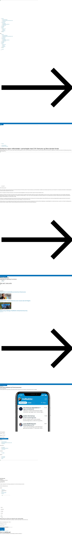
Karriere (4, 29)
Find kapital (4, 23)
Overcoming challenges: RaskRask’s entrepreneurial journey (13, 310)
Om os (2, 43)
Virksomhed (3, 22)
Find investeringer (5, 19)
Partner (3, 18)
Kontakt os (4, 30)
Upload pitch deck (2, 527)
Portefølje (3, 41)
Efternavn (1, 435)
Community (4, 21)
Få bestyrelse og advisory (6, 24)
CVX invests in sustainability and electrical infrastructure (13, 292)
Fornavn (1, 433)
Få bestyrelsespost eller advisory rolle (8, 20)
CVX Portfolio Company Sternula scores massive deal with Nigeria (15, 300)
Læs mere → (1, 301)
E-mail (1, 525)
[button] (36, 33)
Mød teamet (4, 44)
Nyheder (3, 42)
